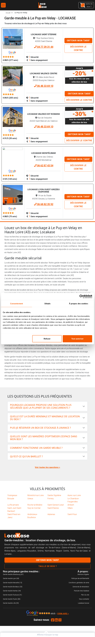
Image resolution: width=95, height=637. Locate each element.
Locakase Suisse (83, 603)
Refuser (47, 339)
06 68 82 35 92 (44, 204)
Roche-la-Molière (34, 505)
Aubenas (51, 514)
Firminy (51, 498)
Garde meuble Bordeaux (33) (12, 587)
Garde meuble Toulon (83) (11, 599)
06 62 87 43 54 (44, 165)
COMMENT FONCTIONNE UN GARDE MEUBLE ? (36, 447)
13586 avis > (63, 613)
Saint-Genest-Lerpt (56, 505)
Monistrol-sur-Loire (35, 495)
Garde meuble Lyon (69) (11, 578)
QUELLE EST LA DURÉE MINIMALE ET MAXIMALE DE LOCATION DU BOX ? (45, 418)
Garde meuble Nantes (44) (12, 591)
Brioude (10, 498)
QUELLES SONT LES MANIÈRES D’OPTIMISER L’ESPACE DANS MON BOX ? (43, 438)
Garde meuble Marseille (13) (12, 583)
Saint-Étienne (53, 508)
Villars (70, 508)
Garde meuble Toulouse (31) (12, 595)
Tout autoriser (77, 339)
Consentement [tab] (16, 303)
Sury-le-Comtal (33, 508)
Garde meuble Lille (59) (11, 603)
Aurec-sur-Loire (74, 495)
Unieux (30, 498)
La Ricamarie (13, 505)
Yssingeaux (12, 495)
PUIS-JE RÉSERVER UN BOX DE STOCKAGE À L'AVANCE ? (40, 427)
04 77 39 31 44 (44, 46)
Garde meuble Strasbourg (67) (13, 574)
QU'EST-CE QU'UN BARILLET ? (26, 456)
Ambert (71, 505)
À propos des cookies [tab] (78, 303)
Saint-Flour (72, 514)
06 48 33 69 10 (44, 85)
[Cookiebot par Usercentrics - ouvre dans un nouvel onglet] (81, 296)
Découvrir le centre (78, 48)
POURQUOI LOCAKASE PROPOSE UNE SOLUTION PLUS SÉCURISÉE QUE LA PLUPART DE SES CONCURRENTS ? (40, 406)
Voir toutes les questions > (47, 467)
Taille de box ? (47, 566)
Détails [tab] (48, 303)
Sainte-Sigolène (54, 495)
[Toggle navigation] (3, 5)
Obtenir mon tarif (78, 40)
